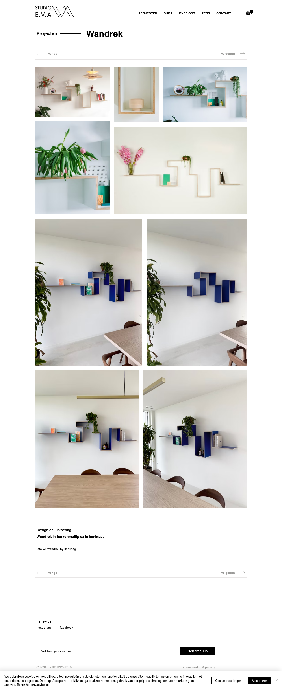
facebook (66, 628)
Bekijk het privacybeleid (33, 684)
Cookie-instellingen (228, 680)
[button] (249, 12)
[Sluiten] (276, 680)
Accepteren (260, 680)
